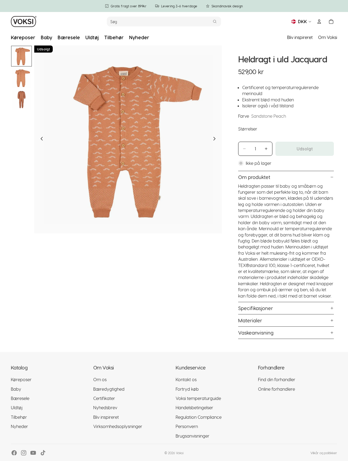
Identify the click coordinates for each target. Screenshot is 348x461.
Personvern (187, 426)
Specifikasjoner (255, 308)
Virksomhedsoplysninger (117, 426)
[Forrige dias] (40, 139)
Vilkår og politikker (323, 453)
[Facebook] (14, 453)
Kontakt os (186, 379)
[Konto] (319, 22)
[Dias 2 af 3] (21, 78)
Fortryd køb (187, 389)
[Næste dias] (216, 139)
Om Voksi (327, 37)
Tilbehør (19, 417)
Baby (16, 389)
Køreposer (21, 379)
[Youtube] (33, 453)
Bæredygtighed (109, 389)
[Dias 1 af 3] (21, 56)
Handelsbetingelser (194, 407)
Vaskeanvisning (256, 332)
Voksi (180, 453)
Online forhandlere (276, 389)
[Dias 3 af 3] (21, 100)
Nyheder (19, 426)
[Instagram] (23, 453)
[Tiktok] (43, 453)
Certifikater (104, 398)
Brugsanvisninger (192, 435)
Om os (100, 379)
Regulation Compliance (199, 417)
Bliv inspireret (300, 37)
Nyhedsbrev (105, 407)
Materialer (250, 320)
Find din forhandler (276, 379)
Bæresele (20, 398)
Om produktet (254, 177)
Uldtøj (17, 407)
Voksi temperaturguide (198, 398)
